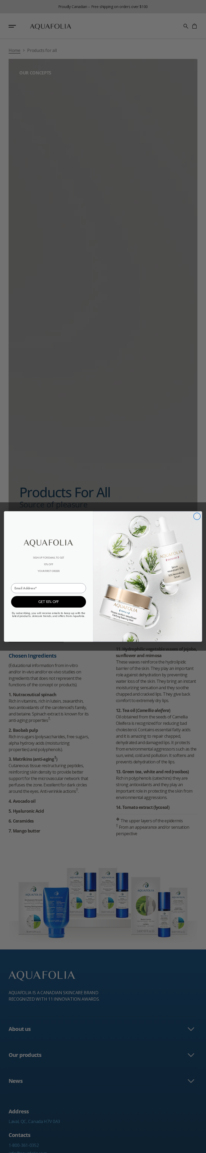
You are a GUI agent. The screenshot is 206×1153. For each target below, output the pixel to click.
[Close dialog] (196, 516)
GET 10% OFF (48, 602)
